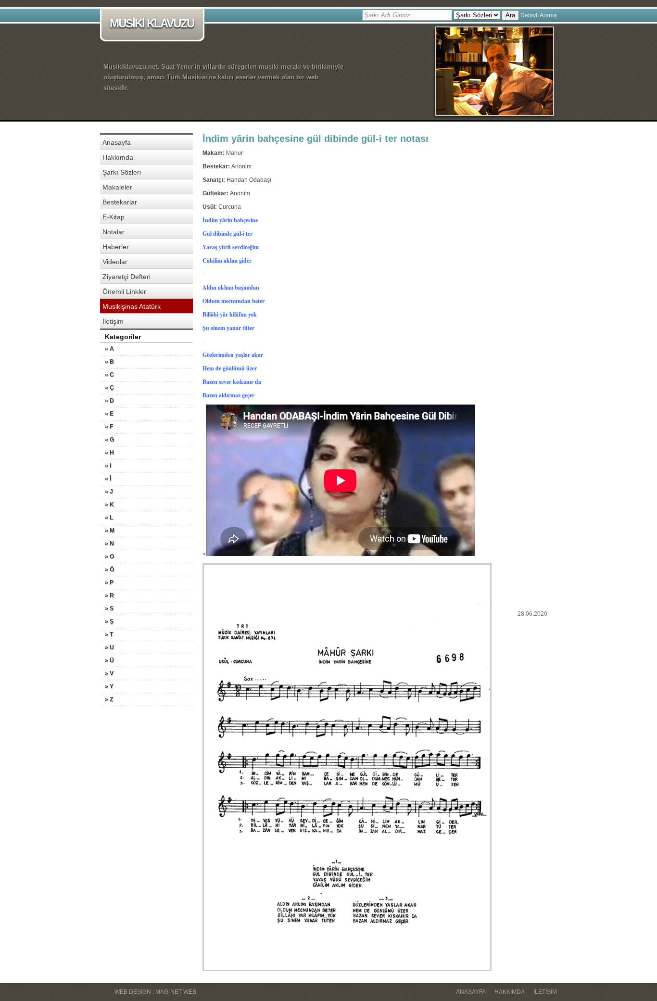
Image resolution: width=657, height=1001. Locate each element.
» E (109, 413)
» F (109, 426)
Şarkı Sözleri (121, 172)
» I (108, 465)
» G (109, 439)
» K (109, 504)
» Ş (109, 621)
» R (109, 595)
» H (109, 452)
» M (109, 530)
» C (109, 374)
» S (109, 608)
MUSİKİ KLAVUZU (152, 23)
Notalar (113, 232)
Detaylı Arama (538, 15)
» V (109, 673)
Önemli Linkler (124, 291)
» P (109, 582)
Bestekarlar (119, 202)
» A (109, 348)
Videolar (114, 262)
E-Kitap (113, 217)
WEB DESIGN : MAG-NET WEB (155, 991)
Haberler (115, 247)
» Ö (109, 569)
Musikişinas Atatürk (131, 306)
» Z (109, 699)
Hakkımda (117, 157)
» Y (109, 686)
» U (109, 647)
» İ (108, 478)
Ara (510, 15)
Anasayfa (116, 142)
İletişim (113, 321)
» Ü (109, 660)
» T (109, 634)
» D (109, 400)
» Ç (109, 387)
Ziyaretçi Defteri (126, 276)
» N (109, 543)
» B (109, 361)
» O (109, 556)
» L (109, 517)
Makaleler (117, 187)
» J (109, 491)
